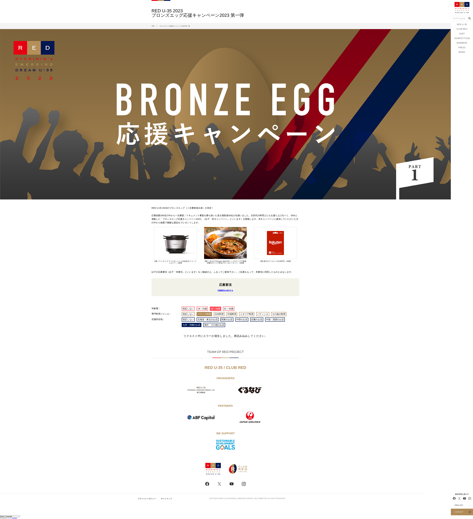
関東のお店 (226, 319)
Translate (14, 518)
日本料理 (219, 314)
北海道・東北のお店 (208, 319)
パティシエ (262, 314)
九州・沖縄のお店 (191, 325)
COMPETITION (462, 38)
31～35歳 (228, 308)
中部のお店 (241, 319)
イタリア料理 (246, 314)
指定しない (188, 308)
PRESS (461, 47)
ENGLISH (459, 505)
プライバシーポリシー (147, 499)
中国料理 (231, 314)
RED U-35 (462, 24)
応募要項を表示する (225, 290)
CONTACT (459, 512)
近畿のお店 (256, 319)
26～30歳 (215, 308)
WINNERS (462, 43)
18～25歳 (202, 308)
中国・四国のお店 (275, 319)
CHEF (462, 34)
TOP (153, 26)
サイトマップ (166, 499)
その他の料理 (278, 314)
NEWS (462, 52)
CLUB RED (461, 29)
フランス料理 (204, 314)
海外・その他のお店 (214, 325)
